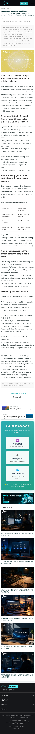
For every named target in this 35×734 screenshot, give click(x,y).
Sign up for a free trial (18, 393)
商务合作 (4, 709)
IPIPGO (3, 8)
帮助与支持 (4, 700)
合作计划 (4, 704)
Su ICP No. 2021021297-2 (17, 728)
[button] (32, 3)
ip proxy (9, 8)
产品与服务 (4, 695)
